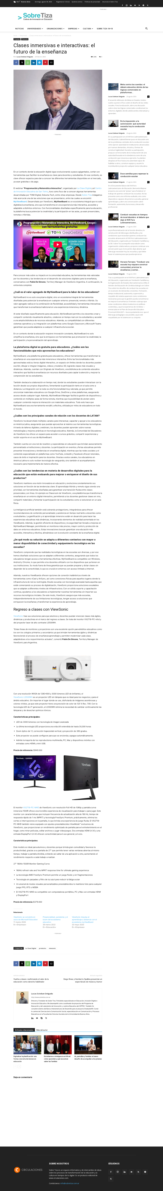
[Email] (51, 62)
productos (42, 948)
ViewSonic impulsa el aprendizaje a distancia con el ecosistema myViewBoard (84, 919)
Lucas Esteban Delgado (25, 57)
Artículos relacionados (24, 1030)
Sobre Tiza (87, 195)
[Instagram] (126, 5)
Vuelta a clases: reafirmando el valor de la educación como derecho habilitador (31, 980)
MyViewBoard (20, 201)
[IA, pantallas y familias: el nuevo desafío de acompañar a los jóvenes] (88, 1044)
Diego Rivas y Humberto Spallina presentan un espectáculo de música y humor (83, 980)
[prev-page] (15, 1066)
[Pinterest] (45, 62)
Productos (25, 39)
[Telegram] (143, 5)
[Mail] (135, 5)
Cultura (87, 28)
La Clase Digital (84, 188)
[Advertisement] (103, 16)
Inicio (15, 35)
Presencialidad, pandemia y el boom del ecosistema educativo (55, 919)
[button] (146, 29)
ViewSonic (18, 616)
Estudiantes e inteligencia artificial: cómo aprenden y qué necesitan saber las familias (57, 1058)
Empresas (72, 28)
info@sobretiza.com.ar (69, 1183)
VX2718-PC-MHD (31, 807)
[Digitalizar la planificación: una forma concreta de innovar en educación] (27, 1044)
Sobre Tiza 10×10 (105, 28)
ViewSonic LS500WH (22, 697)
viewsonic (52, 948)
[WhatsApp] (27, 62)
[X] (148, 5)
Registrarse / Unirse (63, 2)
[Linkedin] (131, 5)
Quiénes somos (77, 2)
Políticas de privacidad (92, 2)
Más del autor (42, 1030)
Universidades (34, 28)
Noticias (19, 28)
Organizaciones (54, 28)
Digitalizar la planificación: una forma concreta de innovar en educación (25, 1058)
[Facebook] (122, 5)
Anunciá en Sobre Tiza (110, 2)
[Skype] (42, 1018)
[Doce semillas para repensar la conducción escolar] (113, 175)
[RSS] (139, 5)
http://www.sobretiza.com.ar (40, 997)
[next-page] (19, 1066)
